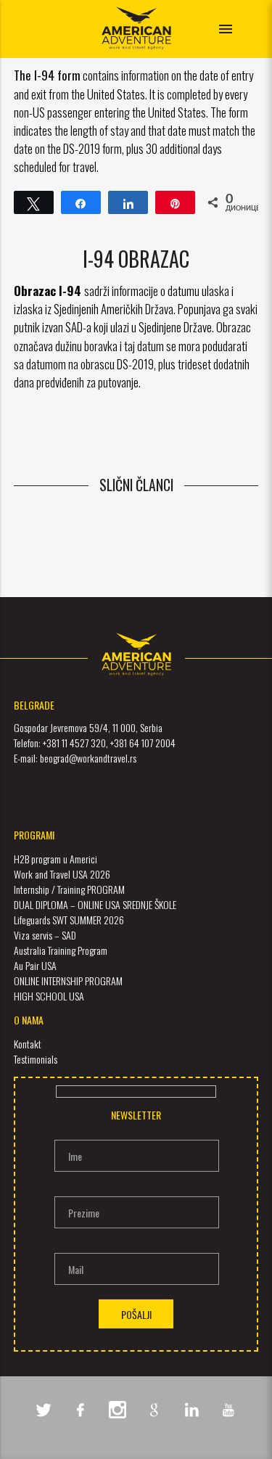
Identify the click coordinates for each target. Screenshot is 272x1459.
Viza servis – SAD (45, 934)
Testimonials (35, 1058)
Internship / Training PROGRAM (69, 889)
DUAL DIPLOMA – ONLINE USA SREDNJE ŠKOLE (95, 904)
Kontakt (27, 1043)
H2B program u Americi (55, 858)
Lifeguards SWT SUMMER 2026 (69, 919)
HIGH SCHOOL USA (49, 995)
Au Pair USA (35, 965)
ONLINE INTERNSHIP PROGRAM (68, 980)
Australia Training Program (60, 950)
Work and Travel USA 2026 (62, 873)
